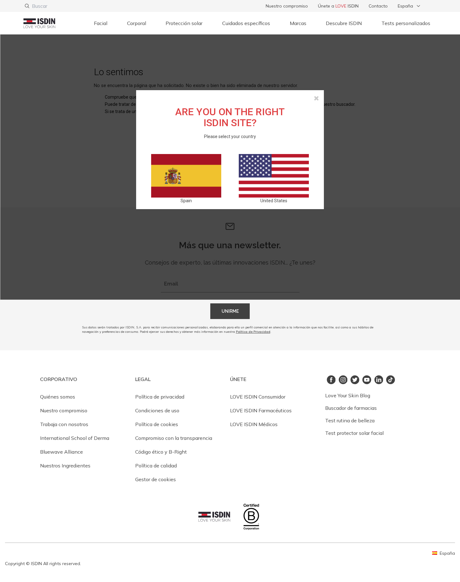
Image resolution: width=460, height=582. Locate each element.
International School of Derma (74, 438)
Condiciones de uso (157, 410)
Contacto (378, 6)
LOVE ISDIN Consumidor (257, 397)
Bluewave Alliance (61, 452)
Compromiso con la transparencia (173, 438)
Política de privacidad (159, 397)
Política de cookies (156, 424)
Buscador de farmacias (351, 408)
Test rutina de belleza (350, 420)
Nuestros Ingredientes (65, 465)
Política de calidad (156, 465)
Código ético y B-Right (161, 452)
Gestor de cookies (155, 479)
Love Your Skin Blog (347, 395)
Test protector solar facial (354, 433)
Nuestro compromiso (287, 6)
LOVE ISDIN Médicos (254, 424)
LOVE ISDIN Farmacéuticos (261, 410)
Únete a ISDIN (338, 6)
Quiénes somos (57, 397)
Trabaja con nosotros (64, 424)
